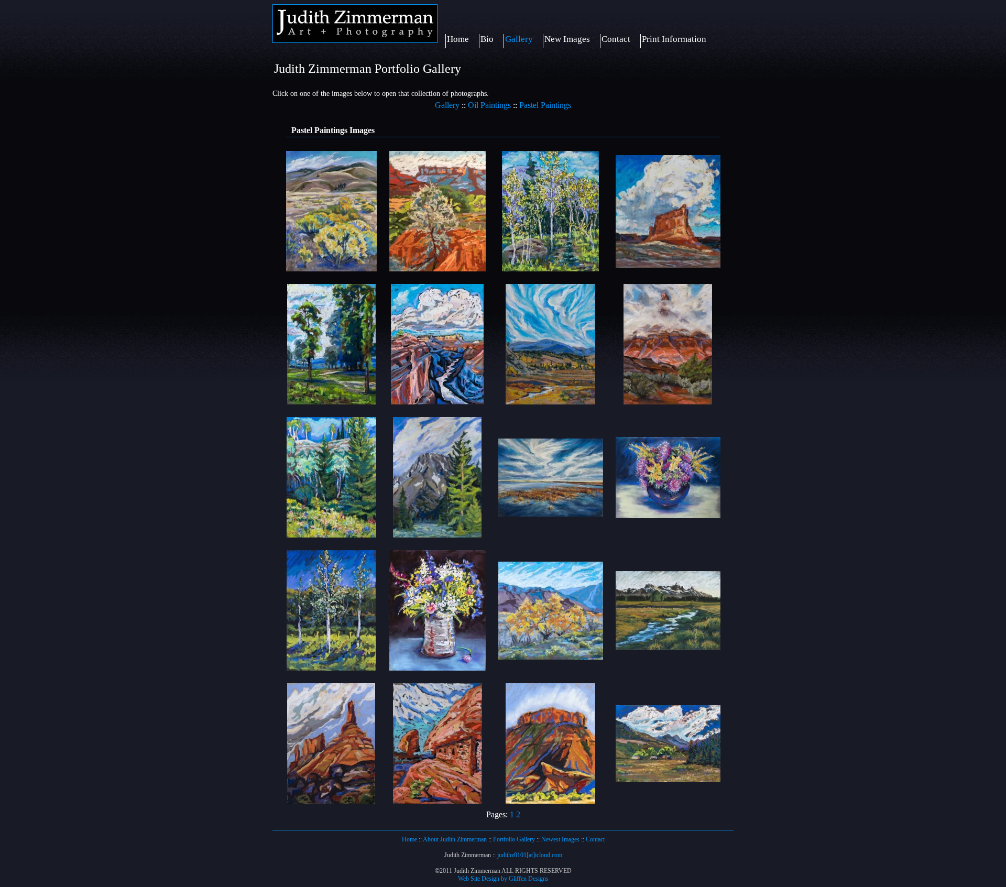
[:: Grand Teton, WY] (668, 647)
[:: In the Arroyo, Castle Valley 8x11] (437, 268)
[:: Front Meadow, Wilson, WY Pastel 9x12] (331, 534)
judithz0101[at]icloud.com (529, 855)
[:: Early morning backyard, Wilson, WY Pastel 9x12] (331, 667)
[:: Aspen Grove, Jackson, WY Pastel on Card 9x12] (550, 268)
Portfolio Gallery (514, 839)
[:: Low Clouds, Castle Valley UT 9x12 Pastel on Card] (668, 401)
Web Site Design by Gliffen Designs (503, 878)
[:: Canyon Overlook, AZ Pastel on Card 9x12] (437, 401)
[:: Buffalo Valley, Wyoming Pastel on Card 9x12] (550, 401)
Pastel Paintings (545, 105)
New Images (567, 39)
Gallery (519, 39)
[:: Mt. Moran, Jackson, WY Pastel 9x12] (437, 534)
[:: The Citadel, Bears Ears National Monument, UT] (437, 800)
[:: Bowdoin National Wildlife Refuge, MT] (550, 513)
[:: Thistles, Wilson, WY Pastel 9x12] (668, 515)
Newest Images (560, 839)
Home (458, 39)
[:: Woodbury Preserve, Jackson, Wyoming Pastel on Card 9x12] (668, 779)
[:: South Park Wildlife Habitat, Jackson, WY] (331, 401)
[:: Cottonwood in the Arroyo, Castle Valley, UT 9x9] (550, 656)
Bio (487, 39)
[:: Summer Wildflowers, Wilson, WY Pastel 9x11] (437, 667)
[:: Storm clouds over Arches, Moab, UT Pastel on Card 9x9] (668, 264)
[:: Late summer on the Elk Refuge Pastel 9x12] (331, 268)
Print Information (674, 39)
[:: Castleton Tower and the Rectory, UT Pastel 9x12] (331, 800)
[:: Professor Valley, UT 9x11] (550, 800)
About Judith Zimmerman (455, 839)
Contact (616, 39)
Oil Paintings (489, 105)
